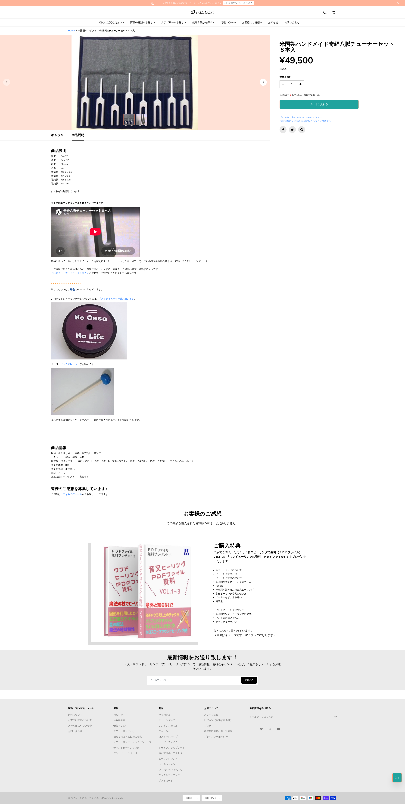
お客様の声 (119, 720)
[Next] (263, 82)
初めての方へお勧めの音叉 (127, 736)
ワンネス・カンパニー (89, 798)
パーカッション (167, 764)
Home (71, 30)
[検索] (324, 12)
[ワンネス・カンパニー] (202, 12)
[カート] (333, 12)
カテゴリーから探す (173, 22)
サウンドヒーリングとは (126, 747)
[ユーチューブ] (278, 729)
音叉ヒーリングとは (124, 731)
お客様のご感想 (251, 22)
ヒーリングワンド (168, 758)
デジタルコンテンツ (169, 775)
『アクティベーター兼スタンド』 (116, 298)
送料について (75, 714)
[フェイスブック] (283, 129)
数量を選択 (285, 77)
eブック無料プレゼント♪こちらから (238, 3)
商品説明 (78, 135)
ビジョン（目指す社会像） (218, 720)
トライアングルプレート (172, 747)
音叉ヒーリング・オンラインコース (132, 742)
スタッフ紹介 (211, 714)
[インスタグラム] (270, 729)
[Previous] (6, 82)
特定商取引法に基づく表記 (218, 731)
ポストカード (166, 780)
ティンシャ (165, 731)
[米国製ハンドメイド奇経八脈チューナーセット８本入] (135, 82)
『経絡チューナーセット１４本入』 (70, 273)
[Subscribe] (335, 717)
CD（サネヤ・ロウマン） (172, 769)
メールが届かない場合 (80, 725)
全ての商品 (165, 714)
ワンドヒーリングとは (125, 753)
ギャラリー (59, 135)
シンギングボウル (168, 725)
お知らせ (273, 22)
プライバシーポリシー (216, 736)
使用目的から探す (202, 22)
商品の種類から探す (142, 22)
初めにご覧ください (111, 22)
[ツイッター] (292, 129)
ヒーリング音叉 (167, 720)
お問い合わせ (292, 22)
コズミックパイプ (168, 736)
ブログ (207, 725)
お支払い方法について (80, 720)
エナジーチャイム (168, 742)
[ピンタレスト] (301, 129)
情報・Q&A (227, 22)
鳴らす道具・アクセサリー (173, 753)
